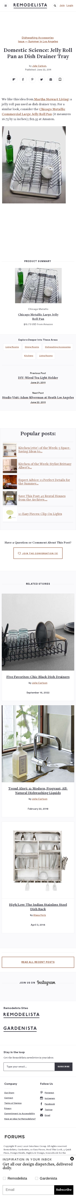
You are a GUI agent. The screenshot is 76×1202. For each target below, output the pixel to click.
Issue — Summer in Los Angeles (38, 41)
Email (47, 1115)
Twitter (48, 1110)
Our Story (9, 1093)
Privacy (7, 1108)
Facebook (50, 1104)
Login (69, 5)
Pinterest (49, 1093)
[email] (50, 79)
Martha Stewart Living (51, 99)
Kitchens (28, 356)
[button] (55, 5)
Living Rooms (12, 347)
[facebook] (23, 79)
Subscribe (64, 1190)
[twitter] (41, 79)
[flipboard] (13, 79)
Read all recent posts (38, 962)
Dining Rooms (32, 347)
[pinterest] (32, 79)
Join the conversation (40, 553)
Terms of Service (13, 1103)
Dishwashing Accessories (38, 38)
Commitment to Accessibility (19, 1113)
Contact (8, 1098)
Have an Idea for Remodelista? (20, 1119)
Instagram (50, 1098)
